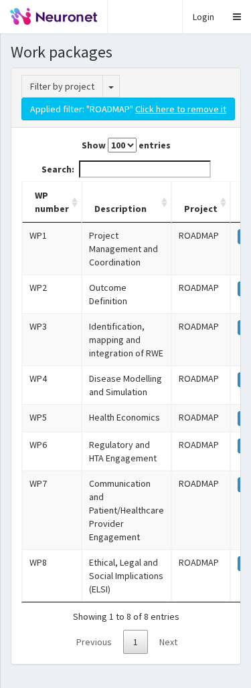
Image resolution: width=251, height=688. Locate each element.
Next (168, 642)
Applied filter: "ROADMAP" (128, 109)
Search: (57, 169)
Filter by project (62, 86)
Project (201, 209)
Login (203, 17)
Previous (94, 642)
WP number (52, 202)
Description (120, 209)
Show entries (126, 145)
